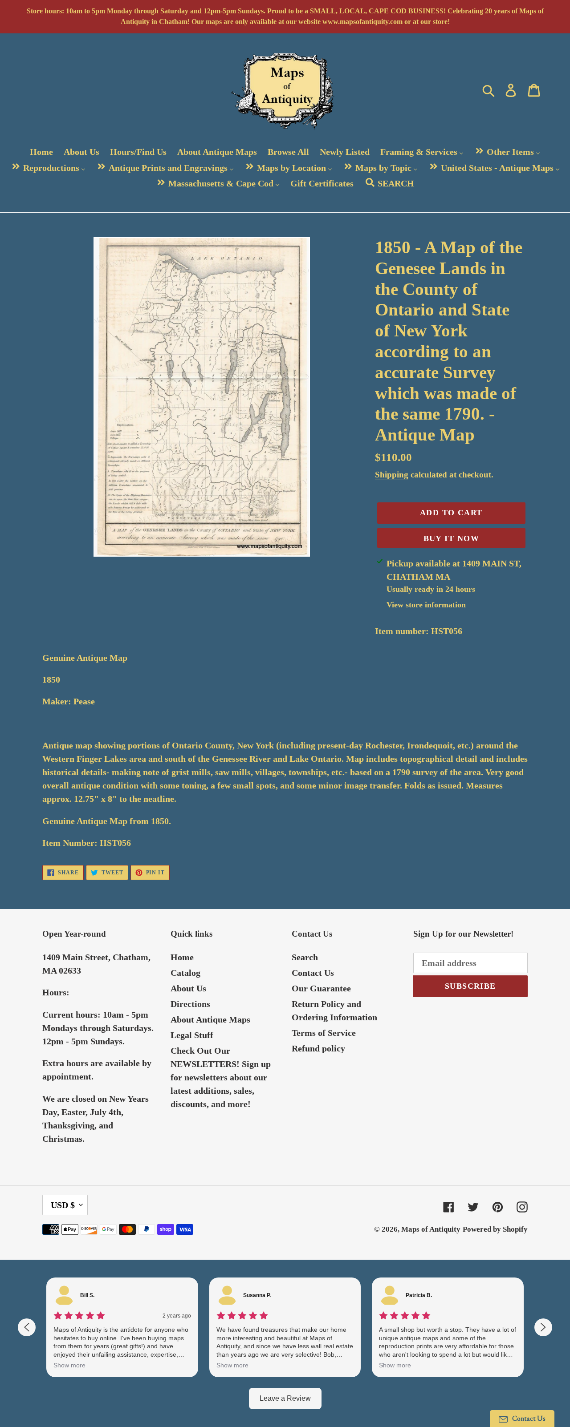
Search (305, 957)
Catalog (185, 973)
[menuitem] (41, 152)
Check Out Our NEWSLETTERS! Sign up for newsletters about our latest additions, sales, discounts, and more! (221, 1077)
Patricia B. (419, 1295)
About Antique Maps (210, 1019)
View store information (426, 604)
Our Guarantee (321, 988)
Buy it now (451, 538)
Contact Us (313, 973)
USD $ (63, 1205)
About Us (188, 988)
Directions (190, 1004)
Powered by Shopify (495, 1229)
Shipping (391, 474)
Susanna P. (257, 1295)
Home (182, 957)
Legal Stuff (192, 1035)
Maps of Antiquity (430, 1229)
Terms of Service (324, 1033)
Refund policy (318, 1048)
